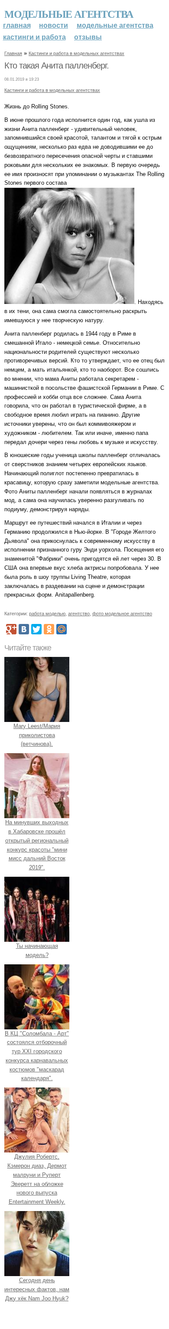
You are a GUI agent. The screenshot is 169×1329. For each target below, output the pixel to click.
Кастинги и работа (34, 37)
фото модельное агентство (122, 613)
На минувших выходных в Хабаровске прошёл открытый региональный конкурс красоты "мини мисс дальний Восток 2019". (36, 845)
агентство (79, 613)
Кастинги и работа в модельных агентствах (76, 53)
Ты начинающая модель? (37, 950)
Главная (17, 25)
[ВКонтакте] (24, 629)
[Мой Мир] (61, 629)
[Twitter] (36, 629)
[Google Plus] (11, 629)
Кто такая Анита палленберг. (56, 65)
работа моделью (47, 613)
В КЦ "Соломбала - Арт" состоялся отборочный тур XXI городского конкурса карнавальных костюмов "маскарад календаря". (37, 1056)
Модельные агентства (68, 13)
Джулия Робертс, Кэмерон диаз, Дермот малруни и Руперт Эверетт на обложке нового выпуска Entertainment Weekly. (37, 1179)
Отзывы (88, 37)
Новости (53, 25)
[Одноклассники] (49, 629)
